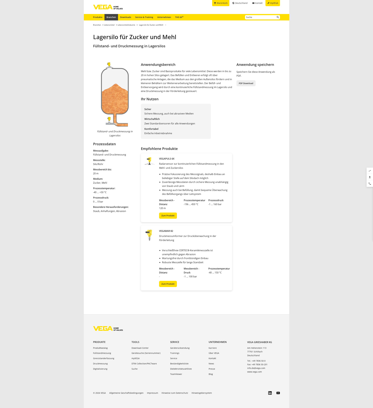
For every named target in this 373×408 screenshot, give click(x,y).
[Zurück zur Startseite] (108, 328)
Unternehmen (164, 17)
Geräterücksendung (180, 348)
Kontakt (212, 358)
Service (174, 342)
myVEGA (136, 358)
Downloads (125, 17)
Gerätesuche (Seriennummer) (146, 353)
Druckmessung (100, 363)
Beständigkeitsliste (179, 363)
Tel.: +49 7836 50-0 (256, 360)
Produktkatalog (100, 348)
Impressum (152, 393)
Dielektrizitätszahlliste (181, 368)
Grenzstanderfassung (103, 358)
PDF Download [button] (246, 83)
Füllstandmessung (102, 353)
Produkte (97, 17)
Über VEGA (214, 353)
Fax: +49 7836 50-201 (257, 364)
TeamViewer (176, 374)
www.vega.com (254, 371)
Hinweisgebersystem (202, 393)
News (211, 363)
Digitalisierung (100, 368)
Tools (135, 342)
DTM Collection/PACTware (144, 363)
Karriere (213, 348)
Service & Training (144, 17)
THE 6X (179, 17)
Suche (135, 368)
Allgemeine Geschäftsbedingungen (126, 393)
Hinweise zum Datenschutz (175, 393)
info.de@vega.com (256, 368)
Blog (211, 374)
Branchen (111, 17)
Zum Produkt (168, 215)
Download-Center (140, 348)
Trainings (174, 353)
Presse (212, 368)
